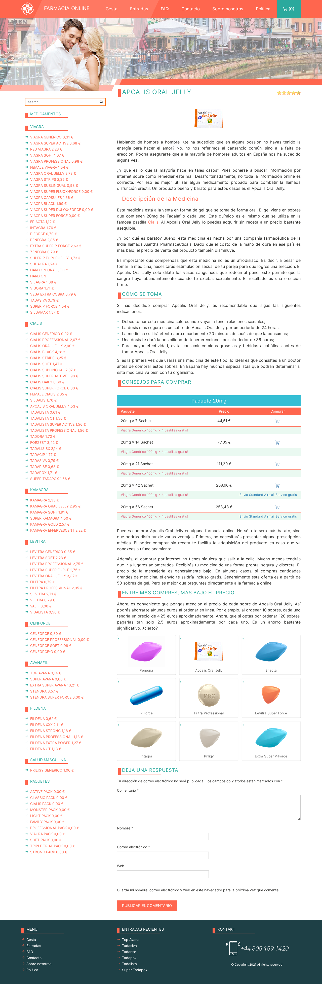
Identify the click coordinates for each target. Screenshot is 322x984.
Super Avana (48, 679)
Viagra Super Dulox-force (61, 209)
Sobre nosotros (227, 8)
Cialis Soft (46, 364)
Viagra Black (48, 203)
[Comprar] (277, 420)
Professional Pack (54, 828)
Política (263, 8)
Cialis (153, 222)
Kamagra (44, 500)
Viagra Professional (56, 161)
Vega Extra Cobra (53, 294)
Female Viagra (49, 167)
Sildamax (44, 312)
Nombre (125, 828)
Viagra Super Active (55, 143)
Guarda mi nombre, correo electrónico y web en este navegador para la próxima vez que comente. (198, 890)
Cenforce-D (47, 651)
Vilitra (42, 600)
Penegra (44, 240)
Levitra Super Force (55, 570)
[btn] (101, 101)
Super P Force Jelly (55, 258)
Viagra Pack (47, 834)
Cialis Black (48, 352)
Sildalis (43, 400)
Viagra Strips (49, 179)
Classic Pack (48, 797)
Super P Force (49, 306)
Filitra (42, 582)
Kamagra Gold (49, 524)
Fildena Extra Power (55, 743)
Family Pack (47, 822)
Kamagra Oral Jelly (55, 506)
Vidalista (45, 612)
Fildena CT (45, 749)
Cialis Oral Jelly (52, 346)
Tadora (42, 436)
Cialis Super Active (54, 376)
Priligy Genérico (52, 770)
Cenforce (45, 633)
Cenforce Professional (59, 639)
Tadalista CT (48, 418)
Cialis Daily (47, 382)
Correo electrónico (133, 847)
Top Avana (45, 673)
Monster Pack (50, 810)
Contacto (190, 8)
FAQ (165, 8)
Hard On (38, 276)
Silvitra (43, 594)
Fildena (43, 718)
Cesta (111, 8)
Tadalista (45, 412)
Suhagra (44, 264)
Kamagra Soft (49, 512)
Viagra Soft (47, 155)
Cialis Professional (55, 340)
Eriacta (42, 222)
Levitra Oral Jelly (54, 576)
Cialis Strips (48, 358)
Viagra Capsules (51, 197)
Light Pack (46, 816)
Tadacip (43, 454)
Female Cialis (48, 394)
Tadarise (44, 466)
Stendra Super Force (57, 697)
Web (120, 866)
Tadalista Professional (59, 430)
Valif (41, 606)
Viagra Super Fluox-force (61, 191)
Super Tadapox (50, 479)
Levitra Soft (48, 558)
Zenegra (44, 252)
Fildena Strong (50, 730)
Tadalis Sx (45, 448)
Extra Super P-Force (56, 246)
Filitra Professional (56, 588)
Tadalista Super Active (58, 424)
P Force (43, 234)
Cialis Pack (46, 803)
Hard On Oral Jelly (49, 270)
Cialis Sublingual (53, 370)
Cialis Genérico (51, 334)
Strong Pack (48, 852)
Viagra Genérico (51, 137)
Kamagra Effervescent (58, 530)
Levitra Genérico (52, 552)
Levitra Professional (57, 564)
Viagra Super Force (55, 215)
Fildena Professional (56, 737)
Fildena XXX (46, 724)
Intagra (43, 228)
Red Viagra (46, 149)
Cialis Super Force (54, 388)
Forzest (44, 442)
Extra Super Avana (54, 685)
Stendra (44, 691)
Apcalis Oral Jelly (54, 406)
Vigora (42, 288)
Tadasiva (44, 300)
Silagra (43, 282)
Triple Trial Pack (52, 846)
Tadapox (43, 472)
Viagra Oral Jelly (53, 173)
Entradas (139, 8)
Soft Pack (46, 840)
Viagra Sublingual (54, 185)
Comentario (128, 790)
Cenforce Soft (50, 645)
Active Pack (47, 791)
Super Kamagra (50, 518)
